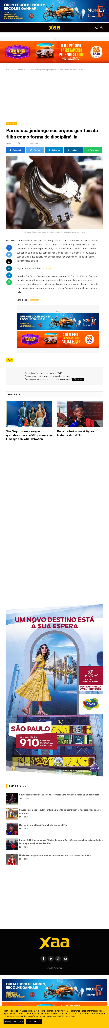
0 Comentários (38, 143)
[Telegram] (9, 275)
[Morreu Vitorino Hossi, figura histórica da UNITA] (80, 414)
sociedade (46, 268)
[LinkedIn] (9, 268)
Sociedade (11, 123)
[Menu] (8, 28)
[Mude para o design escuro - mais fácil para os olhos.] (101, 27)
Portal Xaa (58, 968)
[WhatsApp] (9, 282)
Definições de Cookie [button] (14, 1021)
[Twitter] (9, 255)
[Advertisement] (54, 96)
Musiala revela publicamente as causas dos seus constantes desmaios (55, 855)
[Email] (9, 261)
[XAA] (54, 27)
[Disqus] (54, 483)
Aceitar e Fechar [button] (34, 1021)
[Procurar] (96, 28)
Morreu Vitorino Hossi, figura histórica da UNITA (75, 433)
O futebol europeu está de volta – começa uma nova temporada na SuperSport (59, 794)
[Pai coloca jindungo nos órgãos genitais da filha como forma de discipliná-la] (54, 192)
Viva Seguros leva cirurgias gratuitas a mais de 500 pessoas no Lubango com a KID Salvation (29, 435)
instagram (34, 299)
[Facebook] (9, 248)
